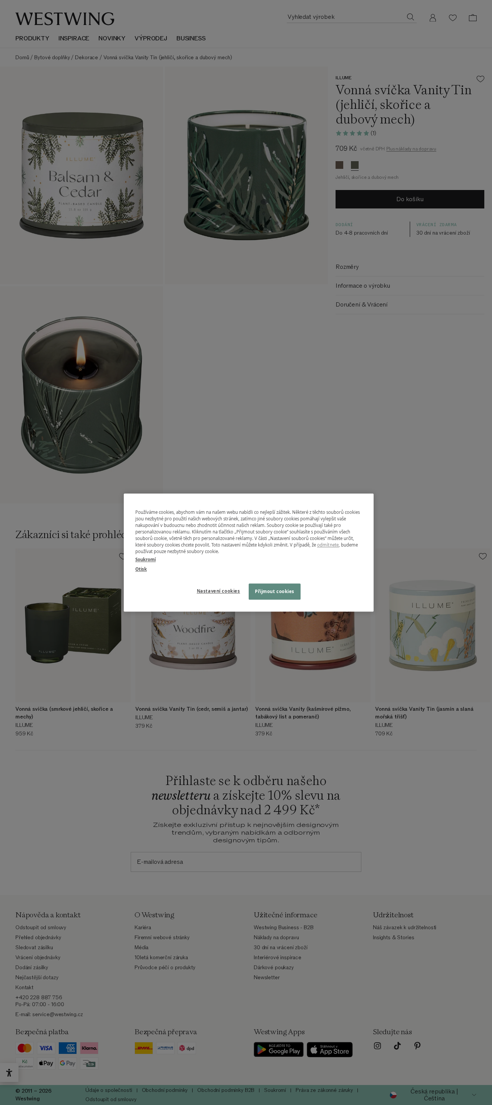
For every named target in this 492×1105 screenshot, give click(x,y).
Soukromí (145, 559)
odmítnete (328, 545)
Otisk (141, 569)
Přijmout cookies (274, 591)
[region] (249, 552)
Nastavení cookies (218, 591)
